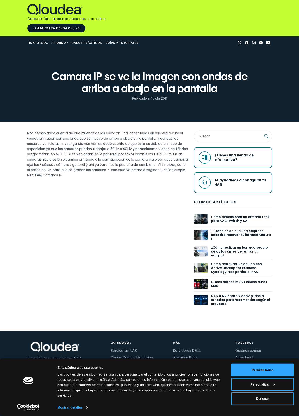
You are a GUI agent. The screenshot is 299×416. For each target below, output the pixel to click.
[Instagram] (253, 43)
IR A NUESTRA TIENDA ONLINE (56, 28)
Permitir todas (262, 370)
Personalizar (260, 384)
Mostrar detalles (70, 407)
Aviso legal (244, 358)
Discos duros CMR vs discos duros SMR (239, 284)
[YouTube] (260, 43)
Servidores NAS (124, 351)
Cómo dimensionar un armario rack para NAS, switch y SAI (240, 219)
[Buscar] (266, 136)
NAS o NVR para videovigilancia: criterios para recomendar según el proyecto (240, 300)
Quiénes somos (248, 351)
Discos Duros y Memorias (132, 358)
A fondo (58, 42)
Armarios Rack (185, 358)
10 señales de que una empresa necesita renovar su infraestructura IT (241, 235)
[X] (239, 43)
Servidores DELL (187, 351)
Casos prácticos (86, 42)
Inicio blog (38, 42)
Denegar (262, 398)
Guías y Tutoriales (121, 42)
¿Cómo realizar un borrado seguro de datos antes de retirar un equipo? (239, 251)
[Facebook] (246, 43)
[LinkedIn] (268, 43)
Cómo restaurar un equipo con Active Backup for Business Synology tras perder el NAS (236, 268)
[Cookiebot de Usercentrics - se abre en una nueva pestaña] (28, 407)
